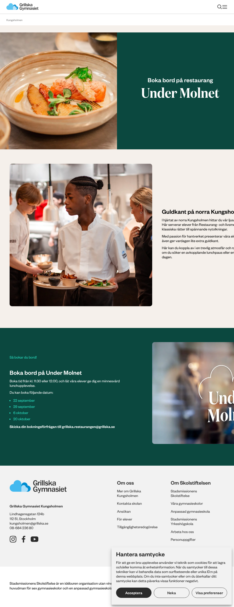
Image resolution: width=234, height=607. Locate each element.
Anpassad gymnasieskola (190, 511)
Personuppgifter (183, 539)
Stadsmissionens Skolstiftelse (184, 493)
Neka (171, 592)
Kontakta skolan (129, 503)
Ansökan (124, 511)
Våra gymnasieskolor (187, 503)
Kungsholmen (14, 20)
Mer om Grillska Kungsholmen (129, 493)
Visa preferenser (209, 592)
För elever (124, 519)
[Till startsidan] (22, 7)
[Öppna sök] (219, 7)
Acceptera (133, 592)
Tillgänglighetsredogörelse (137, 527)
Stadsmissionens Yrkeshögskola (184, 521)
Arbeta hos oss (182, 531)
